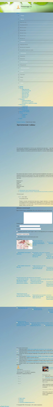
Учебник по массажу (21, 321)
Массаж (21, 87)
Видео (20, 118)
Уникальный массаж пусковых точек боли (41, 295)
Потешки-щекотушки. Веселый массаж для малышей (29, 277)
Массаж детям (25, 92)
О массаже (24, 114)
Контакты (21, 399)
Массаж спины (25, 94)
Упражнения (25, 106)
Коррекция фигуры (26, 100)
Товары (24, 115)
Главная (21, 86)
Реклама (21, 401)
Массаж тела (25, 96)
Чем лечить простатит (37, 240)
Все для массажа (23, 108)
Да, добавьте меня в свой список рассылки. (27, 236)
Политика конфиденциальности (26, 402)
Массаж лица (25, 93)
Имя (18, 226)
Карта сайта (22, 398)
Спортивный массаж (37, 308)
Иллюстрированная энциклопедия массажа (26, 306)
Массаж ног (25, 97)
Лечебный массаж (26, 90)
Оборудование (25, 110)
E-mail (18, 229)
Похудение (22, 99)
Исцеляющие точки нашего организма (41, 252)
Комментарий (20, 223)
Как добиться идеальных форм (29, 103)
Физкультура (22, 104)
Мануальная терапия (24, 111)
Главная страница (21, 122)
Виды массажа (25, 89)
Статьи (21, 113)
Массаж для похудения (27, 101)
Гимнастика (25, 107)
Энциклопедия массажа (29, 190)
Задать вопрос (22, 0)
